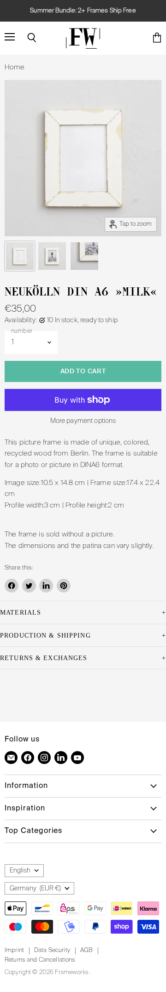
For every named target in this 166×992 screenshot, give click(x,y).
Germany (35, 888)
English (20, 870)
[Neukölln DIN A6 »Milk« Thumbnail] (20, 256)
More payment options (83, 421)
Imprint (14, 950)
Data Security (52, 950)
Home (15, 67)
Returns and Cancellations (40, 960)
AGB (86, 950)
